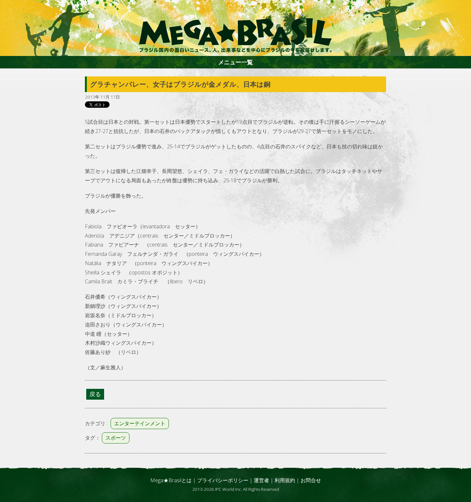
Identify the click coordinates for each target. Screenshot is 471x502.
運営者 (261, 480)
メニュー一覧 (235, 62)
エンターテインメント (139, 423)
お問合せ (311, 480)
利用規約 (285, 480)
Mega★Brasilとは (171, 480)
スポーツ (115, 437)
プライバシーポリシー (222, 480)
